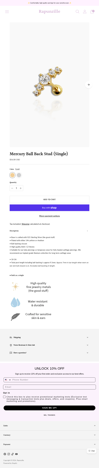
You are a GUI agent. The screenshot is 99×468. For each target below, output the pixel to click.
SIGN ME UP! (49, 408)
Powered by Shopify (10, 463)
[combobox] (7, 380)
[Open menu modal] (7, 11)
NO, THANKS (49, 415)
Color (12, 169)
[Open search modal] (77, 11)
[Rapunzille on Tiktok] (12, 454)
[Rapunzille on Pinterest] (4, 454)
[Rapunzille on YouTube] (16, 454)
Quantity (13, 182)
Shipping (25, 224)
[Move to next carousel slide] (88, 84)
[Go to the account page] (84, 11)
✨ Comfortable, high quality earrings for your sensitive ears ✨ (49, 3)
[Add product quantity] (20, 188)
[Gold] (12, 175)
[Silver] (19, 175)
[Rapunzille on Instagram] (8, 454)
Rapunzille (20, 460)
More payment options (49, 216)
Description (14, 231)
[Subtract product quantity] (12, 188)
